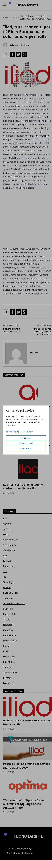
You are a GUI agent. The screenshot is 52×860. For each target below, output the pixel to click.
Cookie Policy (12, 431)
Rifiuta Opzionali (26, 443)
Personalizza (26, 438)
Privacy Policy (26, 431)
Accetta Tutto (26, 448)
